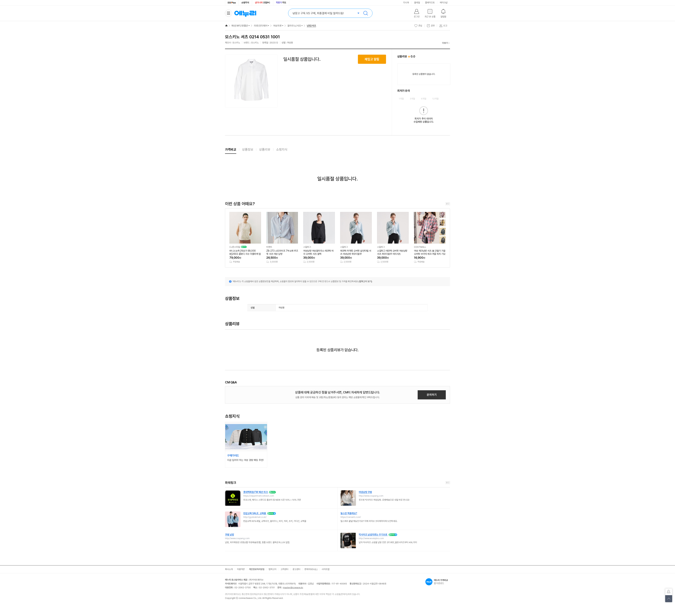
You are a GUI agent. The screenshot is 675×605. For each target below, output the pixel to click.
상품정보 (247, 149)
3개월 (412, 98)
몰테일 (417, 2)
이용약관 (241, 569)
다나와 (406, 2)
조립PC (262, 2)
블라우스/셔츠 (294, 25)
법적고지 (272, 569)
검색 (365, 13)
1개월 (401, 98)
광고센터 (296, 569)
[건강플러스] (231, 2)
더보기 (445, 43)
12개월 (435, 98)
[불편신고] (668, 591)
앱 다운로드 (441, 582)
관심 (420, 25)
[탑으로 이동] (668, 598)
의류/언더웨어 (260, 25)
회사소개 (229, 569)
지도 (281, 2)
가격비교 (230, 149)
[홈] (226, 25)
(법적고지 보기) (365, 281)
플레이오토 (430, 2)
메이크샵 (444, 2)
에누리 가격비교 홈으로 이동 (245, 13)
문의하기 (432, 394)
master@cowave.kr (293, 587)
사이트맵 (325, 569)
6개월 (423, 98)
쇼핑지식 (245, 2)
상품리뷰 (264, 149)
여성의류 (277, 25)
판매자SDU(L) (310, 569)
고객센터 (284, 569)
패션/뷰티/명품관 (240, 25)
